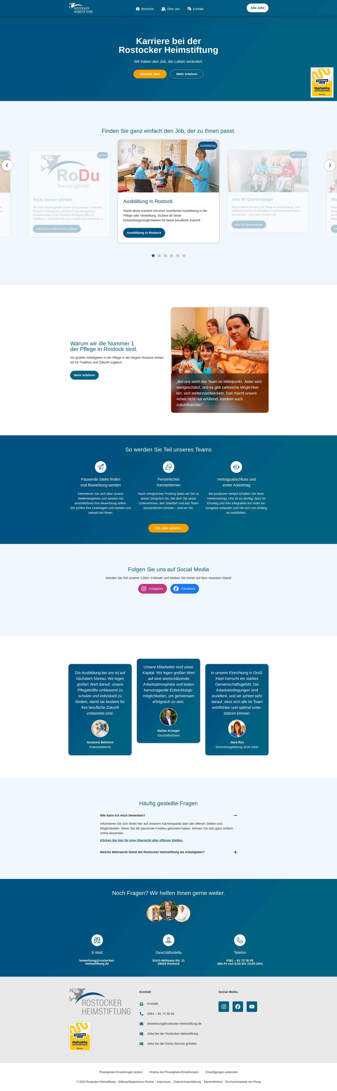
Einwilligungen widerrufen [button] (222, 1072)
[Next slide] (329, 165)
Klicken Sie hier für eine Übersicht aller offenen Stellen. (141, 840)
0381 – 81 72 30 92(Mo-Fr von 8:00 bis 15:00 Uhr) (240, 962)
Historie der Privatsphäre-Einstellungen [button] (174, 1072)
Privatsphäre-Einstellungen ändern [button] (121, 1072)
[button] (153, 255)
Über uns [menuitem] (173, 9)
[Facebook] (238, 1006)
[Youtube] (252, 1006)
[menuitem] (144, 9)
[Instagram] (224, 1006)
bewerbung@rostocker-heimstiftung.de (97, 962)
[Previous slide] (7, 165)
